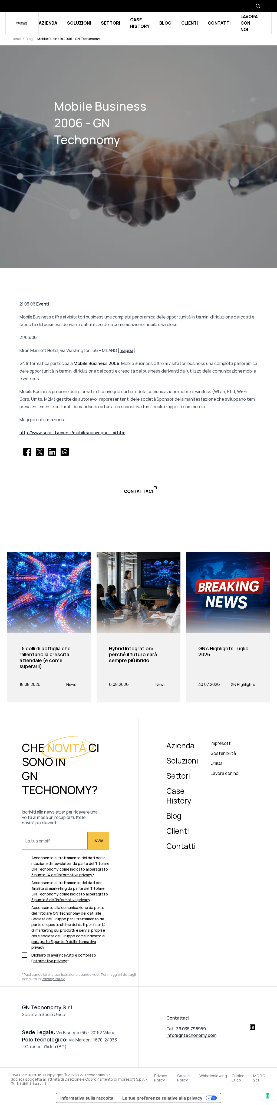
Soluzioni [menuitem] (182, 760)
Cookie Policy (183, 1078)
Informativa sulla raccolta (86, 1098)
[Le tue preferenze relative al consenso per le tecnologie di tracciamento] (267, 1095)
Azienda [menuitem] (180, 745)
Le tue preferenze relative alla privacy (162, 1098)
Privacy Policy (160, 1078)
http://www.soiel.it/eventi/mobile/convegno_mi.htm (72, 433)
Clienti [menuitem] (177, 831)
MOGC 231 (259, 1078)
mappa (126, 350)
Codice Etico (238, 1078)
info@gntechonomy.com (191, 1035)
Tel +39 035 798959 (186, 1029)
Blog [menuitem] (173, 816)
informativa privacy (50, 960)
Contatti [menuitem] (181, 846)
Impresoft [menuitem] (221, 743)
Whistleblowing (213, 1076)
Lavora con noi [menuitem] (225, 773)
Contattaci (177, 1018)
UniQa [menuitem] (217, 763)
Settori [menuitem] (178, 776)
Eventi (42, 304)
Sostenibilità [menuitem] (223, 753)
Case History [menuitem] (178, 796)
